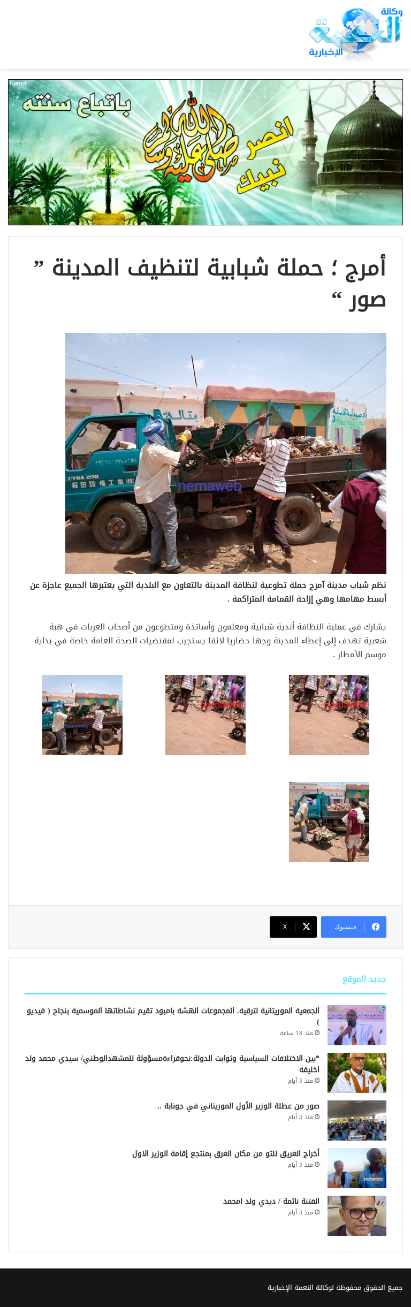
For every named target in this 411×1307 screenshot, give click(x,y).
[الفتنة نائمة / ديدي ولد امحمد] (357, 1216)
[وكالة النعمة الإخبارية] (354, 34)
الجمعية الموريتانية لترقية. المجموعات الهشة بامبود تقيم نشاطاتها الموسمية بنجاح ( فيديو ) (173, 1016)
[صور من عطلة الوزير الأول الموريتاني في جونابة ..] (357, 1120)
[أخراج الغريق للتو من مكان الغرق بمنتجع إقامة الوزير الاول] (357, 1168)
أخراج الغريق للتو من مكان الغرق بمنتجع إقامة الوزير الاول (225, 1153)
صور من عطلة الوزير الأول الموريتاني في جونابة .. (238, 1106)
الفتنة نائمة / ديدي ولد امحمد (271, 1201)
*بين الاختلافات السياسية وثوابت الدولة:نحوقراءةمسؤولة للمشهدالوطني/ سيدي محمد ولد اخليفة (172, 1064)
